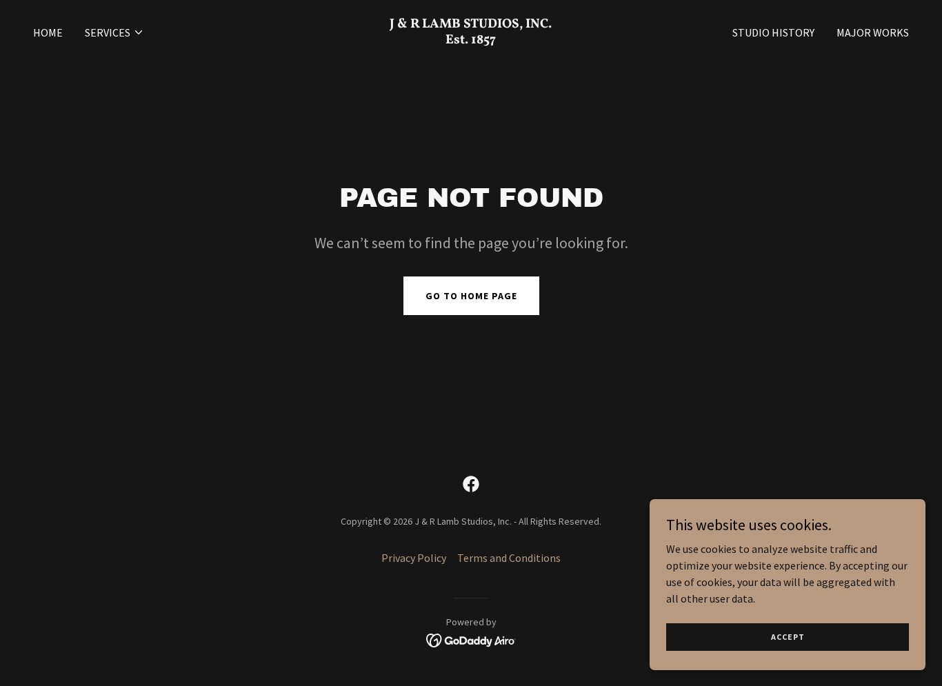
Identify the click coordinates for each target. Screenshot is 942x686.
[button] (114, 32)
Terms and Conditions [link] (509, 558)
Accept (788, 637)
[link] (471, 39)
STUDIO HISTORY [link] (773, 32)
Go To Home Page (471, 296)
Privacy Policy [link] (413, 558)
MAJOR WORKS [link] (872, 32)
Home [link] (48, 32)
